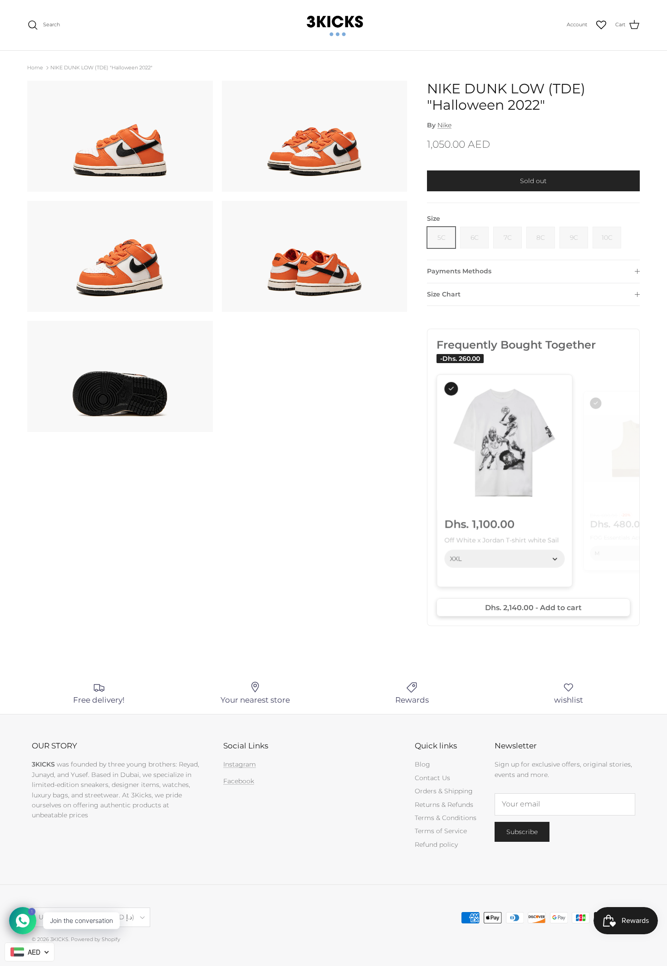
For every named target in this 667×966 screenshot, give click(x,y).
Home (35, 67)
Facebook (238, 781)
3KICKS (59, 939)
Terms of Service (441, 831)
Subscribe (522, 832)
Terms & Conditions (445, 818)
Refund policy (436, 844)
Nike (444, 125)
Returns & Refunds (444, 805)
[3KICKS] (333, 25)
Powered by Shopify (95, 939)
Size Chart (444, 294)
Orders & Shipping (444, 791)
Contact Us (432, 778)
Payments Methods (459, 271)
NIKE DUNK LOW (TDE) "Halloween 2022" (101, 67)
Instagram (239, 764)
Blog (422, 764)
